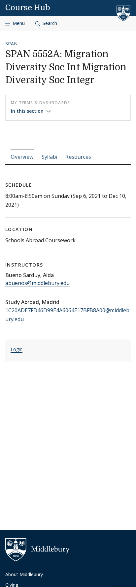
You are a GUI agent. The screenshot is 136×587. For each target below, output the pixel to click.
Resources (78, 156)
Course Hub (27, 7)
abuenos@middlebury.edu (37, 283)
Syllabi (49, 156)
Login (16, 349)
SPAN (11, 43)
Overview (22, 156)
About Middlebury (24, 574)
